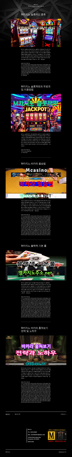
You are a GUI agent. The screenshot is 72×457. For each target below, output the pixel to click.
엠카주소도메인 (33, 225)
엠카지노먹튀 (39, 227)
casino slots (25, 75)
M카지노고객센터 (31, 217)
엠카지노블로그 (28, 229)
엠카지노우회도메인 (43, 230)
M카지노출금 (34, 71)
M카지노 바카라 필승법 (33, 163)
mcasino (25, 64)
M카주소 (29, 64)
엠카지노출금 (25, 233)
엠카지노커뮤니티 (36, 233)
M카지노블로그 (36, 67)
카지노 (28, 73)
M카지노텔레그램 (27, 72)
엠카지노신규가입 (41, 229)
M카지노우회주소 (45, 221)
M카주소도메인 (33, 64)
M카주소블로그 (46, 64)
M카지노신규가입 (37, 68)
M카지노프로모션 (39, 72)
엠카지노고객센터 (28, 227)
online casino (25, 152)
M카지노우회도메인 (31, 221)
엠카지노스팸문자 (34, 229)
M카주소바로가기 (40, 64)
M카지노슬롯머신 (31, 68)
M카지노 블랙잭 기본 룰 (33, 245)
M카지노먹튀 (42, 217)
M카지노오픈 (25, 221)
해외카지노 (48, 234)
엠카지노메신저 (45, 227)
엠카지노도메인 (34, 227)
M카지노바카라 (30, 67)
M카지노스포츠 (25, 68)
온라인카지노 (43, 234)
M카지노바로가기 (24, 67)
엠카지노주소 (37, 314)
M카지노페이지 (33, 72)
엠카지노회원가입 (38, 234)
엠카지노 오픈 (37, 226)
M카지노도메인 (37, 217)
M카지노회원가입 (46, 72)
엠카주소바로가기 (39, 225)
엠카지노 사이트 (32, 226)
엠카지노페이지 (25, 234)
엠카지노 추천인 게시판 (44, 226)
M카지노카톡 (39, 71)
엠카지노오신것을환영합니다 (34, 230)
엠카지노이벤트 (26, 314)
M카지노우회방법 (38, 221)
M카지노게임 (25, 217)
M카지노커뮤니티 (45, 71)
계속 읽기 (43, 59)
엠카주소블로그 (45, 225)
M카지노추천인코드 (28, 71)
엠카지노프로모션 (31, 234)
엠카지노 (24, 73)
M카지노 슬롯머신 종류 (33, 14)
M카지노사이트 (41, 67)
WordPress (61, 451)
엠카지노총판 (42, 314)
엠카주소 (28, 225)
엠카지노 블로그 (26, 226)
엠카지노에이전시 (25, 230)
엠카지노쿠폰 (42, 233)
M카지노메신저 (47, 217)
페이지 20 (17, 414)
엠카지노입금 (32, 314)
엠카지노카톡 (30, 233)
